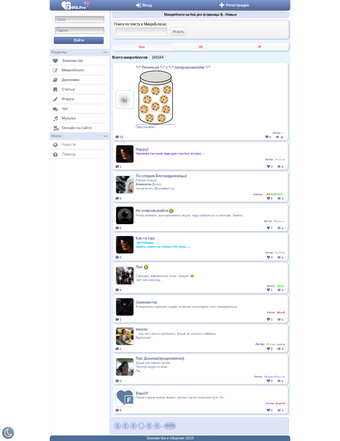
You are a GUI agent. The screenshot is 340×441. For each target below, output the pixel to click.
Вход (147, 5)
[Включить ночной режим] (8, 434)
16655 (170, 426)
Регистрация (237, 5)
